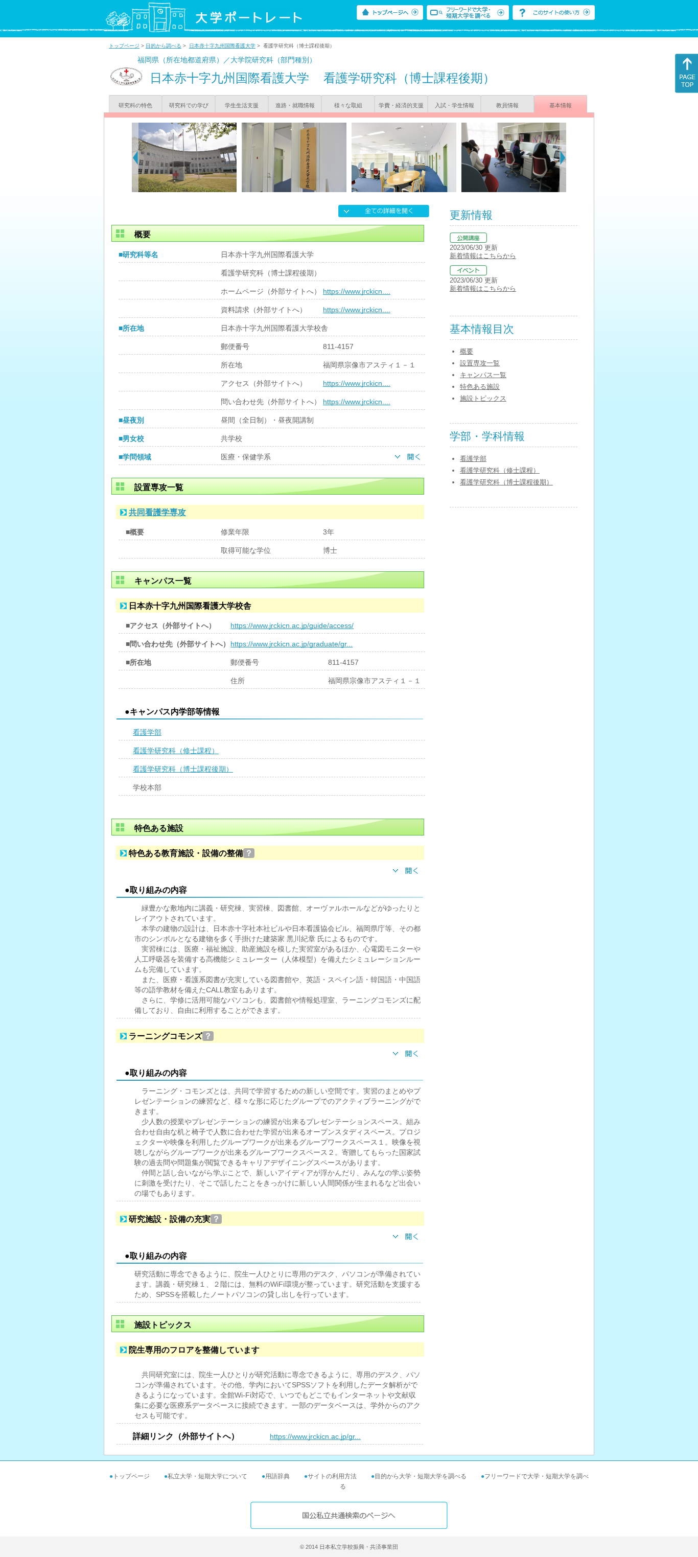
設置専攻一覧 (480, 363)
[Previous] (135, 157)
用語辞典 (277, 1476)
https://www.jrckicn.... (356, 291)
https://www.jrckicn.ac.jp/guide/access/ (292, 625)
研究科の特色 (135, 105)
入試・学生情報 (454, 105)
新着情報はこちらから (483, 256)
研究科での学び (188, 105)
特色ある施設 (480, 386)
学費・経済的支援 (401, 105)
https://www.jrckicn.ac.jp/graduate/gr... (291, 644)
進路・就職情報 (295, 105)
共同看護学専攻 (157, 512)
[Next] (563, 157)
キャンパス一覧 (483, 375)
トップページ (124, 46)
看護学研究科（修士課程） (176, 751)
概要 (466, 351)
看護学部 (147, 732)
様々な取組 (348, 105)
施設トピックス (483, 398)
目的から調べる (163, 46)
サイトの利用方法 (332, 1476)
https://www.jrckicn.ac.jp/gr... (315, 1436)
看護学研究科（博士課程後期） (183, 769)
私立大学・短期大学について (207, 1476)
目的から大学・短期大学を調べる (421, 1476)
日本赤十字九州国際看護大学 (222, 46)
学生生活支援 (242, 105)
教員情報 (507, 105)
